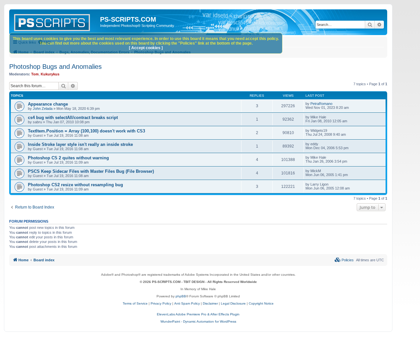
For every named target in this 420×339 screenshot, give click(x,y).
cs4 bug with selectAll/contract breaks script (73, 117)
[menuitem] (344, 260)
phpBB (181, 296)
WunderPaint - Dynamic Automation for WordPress (198, 321)
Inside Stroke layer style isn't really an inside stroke (80, 144)
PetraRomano (321, 104)
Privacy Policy (161, 303)
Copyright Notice (261, 303)
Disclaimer (210, 303)
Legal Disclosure (233, 303)
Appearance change (48, 104)
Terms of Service (135, 303)
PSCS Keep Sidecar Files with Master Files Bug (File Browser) (91, 171)
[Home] (55, 21)
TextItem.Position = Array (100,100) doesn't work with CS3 (86, 131)
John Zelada (42, 108)
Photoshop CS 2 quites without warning (68, 157)
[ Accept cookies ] (146, 48)
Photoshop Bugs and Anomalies (55, 66)
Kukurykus (50, 74)
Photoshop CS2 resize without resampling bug (75, 184)
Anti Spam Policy (187, 303)
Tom (35, 74)
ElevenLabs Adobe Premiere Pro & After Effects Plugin (198, 314)
